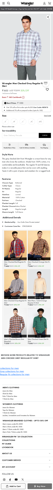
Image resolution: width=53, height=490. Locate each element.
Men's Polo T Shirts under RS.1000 (15, 432)
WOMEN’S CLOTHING (13, 404)
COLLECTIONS (8, 440)
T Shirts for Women (9, 413)
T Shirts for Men (8, 399)
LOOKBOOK (7, 447)
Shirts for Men (7, 394)
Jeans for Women (9, 407)
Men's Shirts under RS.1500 (12, 427)
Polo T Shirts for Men (10, 396)
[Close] (51, 9)
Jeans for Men (8, 391)
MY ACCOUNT (8, 467)
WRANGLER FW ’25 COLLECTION (17, 436)
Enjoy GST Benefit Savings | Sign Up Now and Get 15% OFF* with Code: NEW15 (26, 9)
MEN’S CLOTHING (11, 387)
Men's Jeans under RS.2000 (13, 424)
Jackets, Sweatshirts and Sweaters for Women (19, 415)
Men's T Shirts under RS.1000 (13, 429)
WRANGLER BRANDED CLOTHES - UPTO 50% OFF (25, 420)
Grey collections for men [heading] (12, 371)
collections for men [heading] (9, 368)
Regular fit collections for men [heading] (14, 374)
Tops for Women (8, 410)
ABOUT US (7, 453)
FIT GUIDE (6, 443)
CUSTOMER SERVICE (11, 460)
